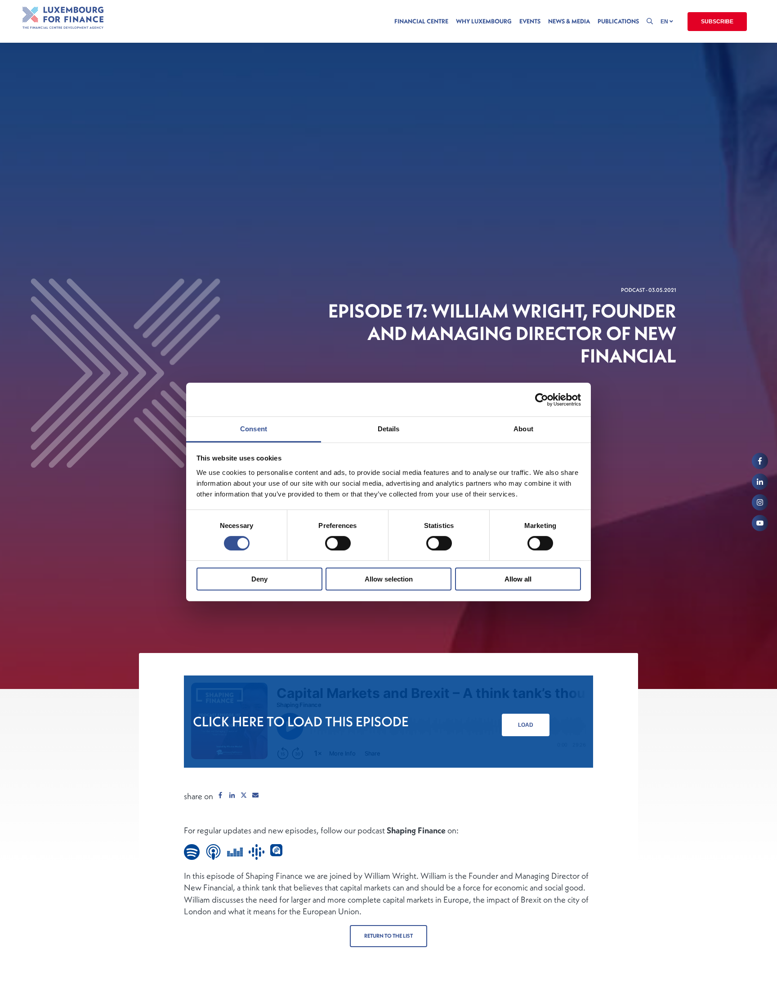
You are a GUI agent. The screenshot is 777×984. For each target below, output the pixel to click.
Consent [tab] (253, 429)
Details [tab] (389, 429)
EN (665, 21)
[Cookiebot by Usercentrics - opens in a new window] (541, 399)
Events (529, 21)
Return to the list (388, 935)
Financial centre (421, 21)
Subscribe (717, 21)
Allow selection (389, 579)
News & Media (569, 21)
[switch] (338, 543)
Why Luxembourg (484, 21)
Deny (259, 579)
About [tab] (523, 429)
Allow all (518, 579)
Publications (618, 21)
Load (525, 725)
